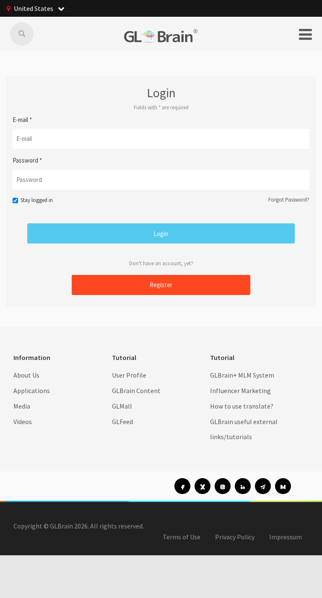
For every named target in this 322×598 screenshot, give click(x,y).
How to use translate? (241, 406)
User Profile (129, 375)
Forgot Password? (288, 199)
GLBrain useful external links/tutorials (244, 429)
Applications (31, 390)
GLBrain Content (136, 390)
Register (161, 285)
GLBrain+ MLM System (242, 375)
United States (34, 8)
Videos (22, 421)
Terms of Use (181, 537)
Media (21, 406)
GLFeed (122, 421)
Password (27, 160)
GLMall (122, 406)
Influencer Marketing (240, 390)
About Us (26, 375)
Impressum (285, 537)
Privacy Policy (234, 537)
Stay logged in (37, 200)
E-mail (22, 120)
